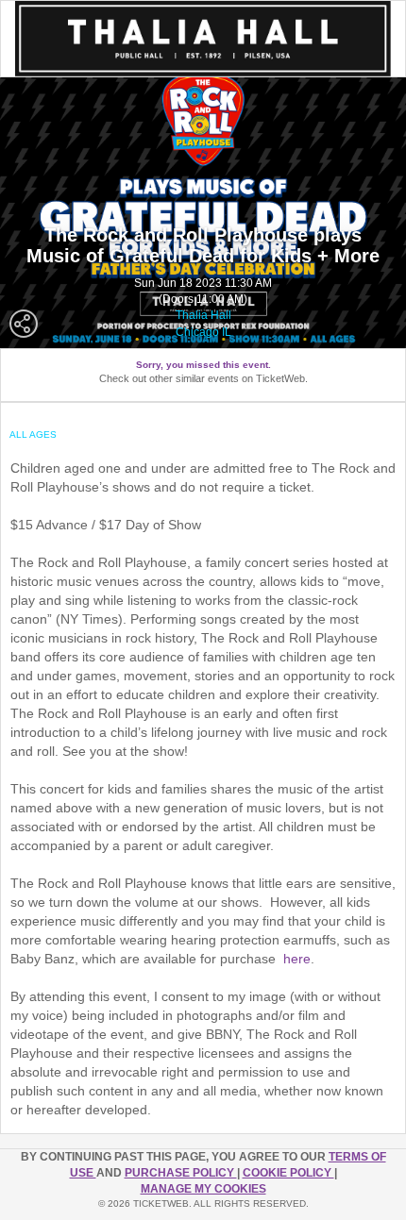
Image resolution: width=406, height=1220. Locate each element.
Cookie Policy (288, 1172)
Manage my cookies (203, 1188)
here (297, 958)
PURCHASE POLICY (181, 1172)
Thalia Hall (203, 315)
